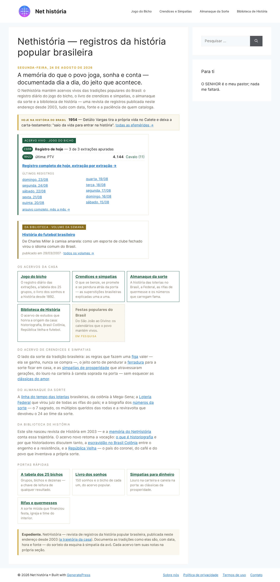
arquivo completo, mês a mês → (46, 209)
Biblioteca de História (252, 11)
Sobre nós (171, 575)
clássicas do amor (33, 379)
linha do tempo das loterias (45, 397)
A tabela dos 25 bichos (42, 474)
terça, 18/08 (96, 185)
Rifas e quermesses (39, 503)
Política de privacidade (200, 575)
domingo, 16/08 (98, 196)
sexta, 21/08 (32, 197)
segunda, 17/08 (98, 190)
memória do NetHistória (130, 431)
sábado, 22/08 (34, 191)
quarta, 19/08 (97, 179)
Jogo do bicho (33, 276)
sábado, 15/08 (97, 202)
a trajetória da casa (75, 539)
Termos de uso (234, 575)
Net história (50, 11)
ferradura (136, 362)
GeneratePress (78, 575)
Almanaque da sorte (148, 276)
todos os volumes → (78, 253)
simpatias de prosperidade (85, 368)
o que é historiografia (134, 437)
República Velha (82, 448)
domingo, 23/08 (35, 180)
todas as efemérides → (135, 125)
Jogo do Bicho (141, 11)
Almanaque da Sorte (214, 11)
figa (135, 356)
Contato (256, 575)
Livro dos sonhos (91, 474)
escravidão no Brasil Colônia (113, 443)
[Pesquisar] (256, 41)
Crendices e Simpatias (175, 11)
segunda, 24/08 (35, 185)
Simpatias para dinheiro (152, 474)
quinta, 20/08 (33, 203)
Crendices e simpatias (96, 276)
